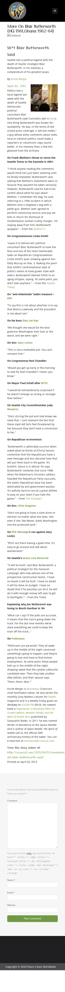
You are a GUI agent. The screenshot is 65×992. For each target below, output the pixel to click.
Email (11, 892)
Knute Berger (19, 79)
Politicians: (18, 638)
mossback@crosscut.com (39, 741)
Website (11, 905)
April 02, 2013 (16, 87)
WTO (44, 383)
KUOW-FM (28, 704)
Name (11, 879)
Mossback (33, 688)
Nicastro (12, 409)
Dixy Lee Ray (30, 320)
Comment (12, 800)
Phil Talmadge (20, 532)
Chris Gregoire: (27, 505)
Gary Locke (25, 342)
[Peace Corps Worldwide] (17, 11)
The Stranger (33, 498)
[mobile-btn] (55, 11)
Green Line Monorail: (36, 558)
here (52, 118)
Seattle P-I (39, 229)
